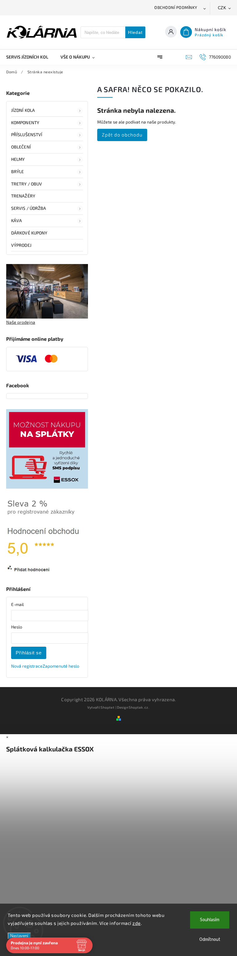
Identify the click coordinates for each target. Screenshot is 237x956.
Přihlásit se (29, 652)
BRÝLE (17, 171)
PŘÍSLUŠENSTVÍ (26, 134)
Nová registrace (27, 666)
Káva (16, 220)
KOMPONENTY (25, 122)
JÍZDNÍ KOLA (23, 110)
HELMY (18, 159)
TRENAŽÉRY (23, 195)
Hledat (135, 32)
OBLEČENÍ (21, 146)
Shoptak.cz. (139, 707)
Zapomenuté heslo (61, 666)
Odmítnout (209, 939)
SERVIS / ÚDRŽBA (28, 208)
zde (136, 923)
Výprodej (21, 245)
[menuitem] (30, 57)
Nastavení (19, 936)
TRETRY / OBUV (26, 183)
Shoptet (107, 707)
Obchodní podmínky (176, 7)
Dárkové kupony (29, 232)
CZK (222, 8)
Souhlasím (209, 920)
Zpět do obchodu (122, 134)
